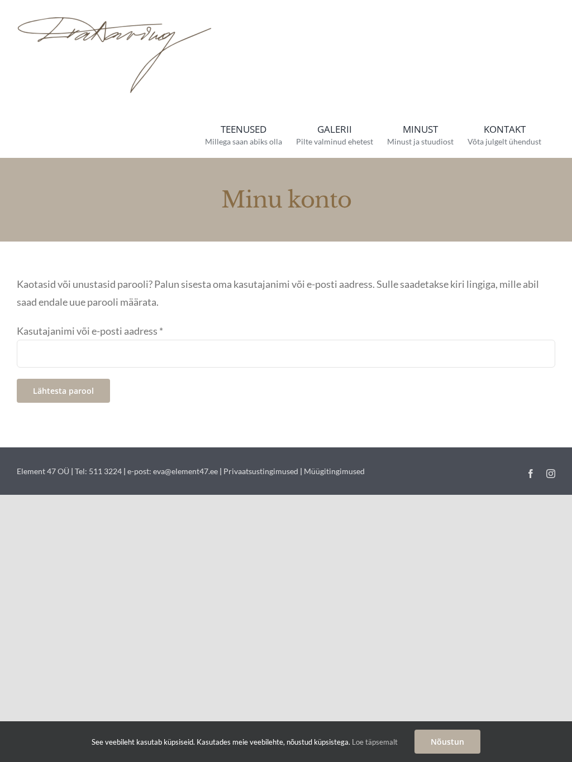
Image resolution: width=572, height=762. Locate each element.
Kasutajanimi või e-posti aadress (90, 331)
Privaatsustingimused (260, 471)
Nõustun (447, 741)
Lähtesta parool (63, 390)
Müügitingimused (334, 471)
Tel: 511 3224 (98, 471)
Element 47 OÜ (43, 471)
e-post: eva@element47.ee (172, 471)
